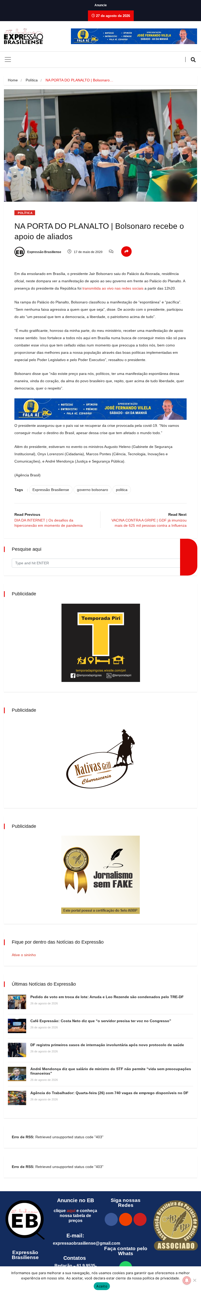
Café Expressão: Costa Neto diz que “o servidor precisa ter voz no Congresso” (100, 1021)
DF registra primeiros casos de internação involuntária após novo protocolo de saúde (107, 1045)
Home (13, 80)
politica (121, 490)
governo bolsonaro (92, 490)
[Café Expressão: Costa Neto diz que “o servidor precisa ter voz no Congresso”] (17, 1026)
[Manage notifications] (187, 1280)
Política (32, 80)
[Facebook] (111, 1219)
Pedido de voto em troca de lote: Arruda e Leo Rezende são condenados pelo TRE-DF (107, 997)
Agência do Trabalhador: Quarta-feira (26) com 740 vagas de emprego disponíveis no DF (109, 1093)
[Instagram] (125, 1219)
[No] (194, 1280)
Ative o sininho (24, 955)
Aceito (101, 1286)
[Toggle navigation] (8, 59)
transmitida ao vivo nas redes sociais (112, 288)
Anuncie (100, 5)
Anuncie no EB (75, 1200)
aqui (71, 1210)
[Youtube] (140, 1219)
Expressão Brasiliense (43, 252)
